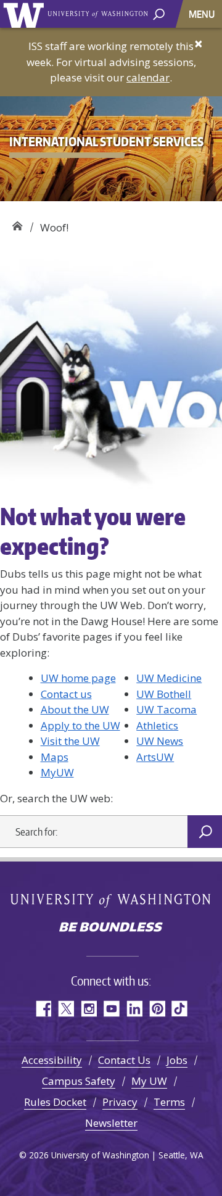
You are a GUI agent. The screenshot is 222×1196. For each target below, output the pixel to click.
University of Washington (25, 14)
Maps (54, 757)
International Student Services (17, 223)
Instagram (88, 1008)
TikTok (179, 1008)
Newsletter (111, 1123)
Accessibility (52, 1060)
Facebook (43, 1008)
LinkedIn (134, 1008)
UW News (159, 741)
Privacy (120, 1102)
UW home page (78, 678)
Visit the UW (70, 741)
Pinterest (157, 1008)
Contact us (66, 694)
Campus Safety (78, 1081)
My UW (149, 1081)
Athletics (157, 725)
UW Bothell (163, 694)
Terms (169, 1102)
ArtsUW (155, 757)
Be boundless (111, 928)
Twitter (65, 1008)
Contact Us (124, 1060)
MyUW (57, 772)
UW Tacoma (166, 709)
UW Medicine (169, 678)
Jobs (176, 1060)
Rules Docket (55, 1102)
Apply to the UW (80, 725)
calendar (148, 77)
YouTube (111, 1008)
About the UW (75, 709)
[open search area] (159, 13)
